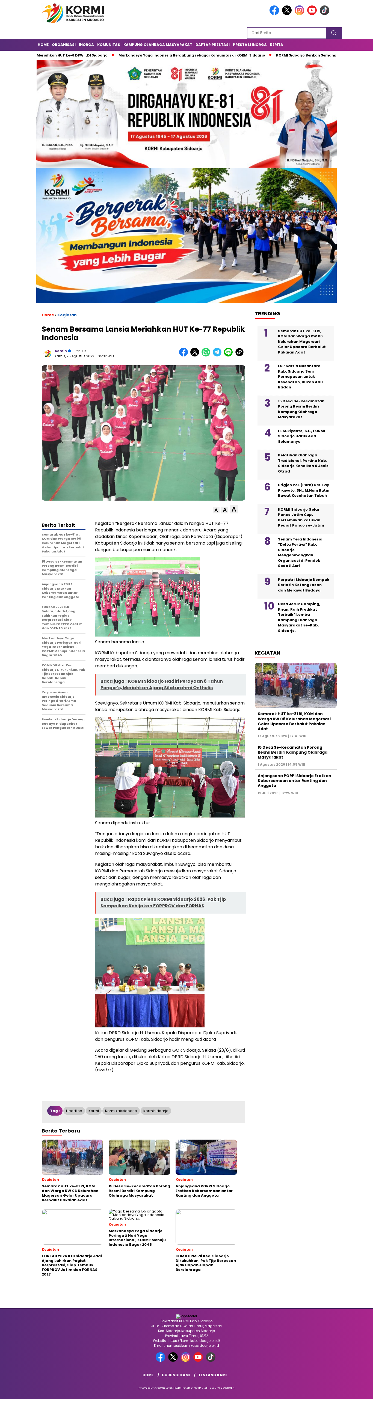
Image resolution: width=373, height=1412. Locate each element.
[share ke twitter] (196, 355)
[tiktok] (325, 14)
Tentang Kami (212, 1375)
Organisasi (64, 44)
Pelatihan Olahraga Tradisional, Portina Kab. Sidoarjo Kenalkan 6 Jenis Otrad (303, 463)
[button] (216, 510)
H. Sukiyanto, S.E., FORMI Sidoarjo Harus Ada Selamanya (301, 436)
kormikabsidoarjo (121, 1110)
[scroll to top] (357, 1403)
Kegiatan (67, 315)
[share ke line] (229, 355)
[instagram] (300, 14)
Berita (276, 44)
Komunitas (108, 44)
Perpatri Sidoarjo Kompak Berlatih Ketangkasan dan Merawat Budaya (303, 585)
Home (43, 44)
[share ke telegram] (218, 355)
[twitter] (288, 14)
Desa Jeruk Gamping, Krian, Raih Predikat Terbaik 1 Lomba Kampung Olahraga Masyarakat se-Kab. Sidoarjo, (299, 618)
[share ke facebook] (184, 355)
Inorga (86, 44)
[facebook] (275, 14)
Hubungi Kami (176, 1375)
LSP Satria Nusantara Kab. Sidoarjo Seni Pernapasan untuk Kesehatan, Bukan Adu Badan (300, 377)
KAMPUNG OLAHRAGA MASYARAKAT (157, 44)
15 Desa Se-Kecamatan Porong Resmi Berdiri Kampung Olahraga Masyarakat (301, 409)
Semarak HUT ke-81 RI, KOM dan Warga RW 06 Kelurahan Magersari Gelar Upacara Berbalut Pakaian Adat (302, 342)
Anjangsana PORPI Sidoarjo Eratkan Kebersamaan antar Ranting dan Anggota (294, 781)
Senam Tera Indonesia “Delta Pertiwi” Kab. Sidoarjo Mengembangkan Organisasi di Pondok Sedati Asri (300, 553)
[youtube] (313, 14)
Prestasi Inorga (250, 44)
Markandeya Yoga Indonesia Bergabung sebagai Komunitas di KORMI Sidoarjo (139, 55)
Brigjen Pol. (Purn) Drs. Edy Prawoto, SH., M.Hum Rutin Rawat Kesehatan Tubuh (303, 490)
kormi (93, 1110)
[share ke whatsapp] (207, 355)
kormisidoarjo (155, 1110)
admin (61, 351)
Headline (74, 1110)
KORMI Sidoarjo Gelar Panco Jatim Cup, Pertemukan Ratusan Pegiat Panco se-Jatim (301, 517)
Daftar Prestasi (213, 44)
